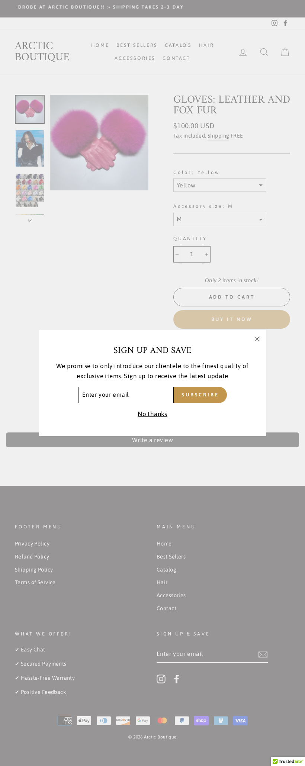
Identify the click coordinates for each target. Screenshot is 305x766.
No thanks (152, 414)
